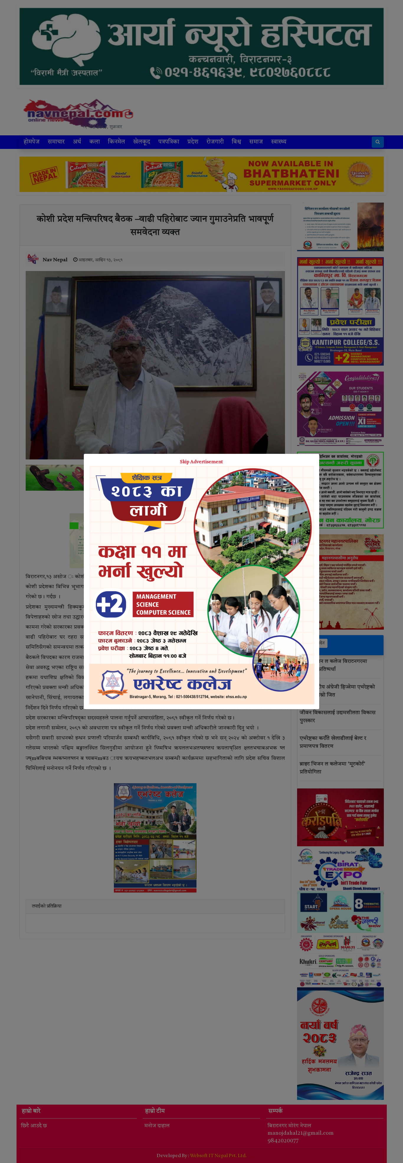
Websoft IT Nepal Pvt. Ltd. (218, 1156)
